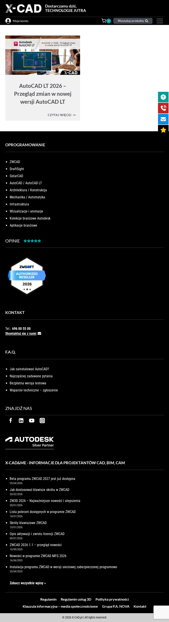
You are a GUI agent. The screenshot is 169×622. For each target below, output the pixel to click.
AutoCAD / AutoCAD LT (26, 183)
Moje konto (20, 21)
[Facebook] (10, 420)
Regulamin (48, 599)
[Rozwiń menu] (159, 21)
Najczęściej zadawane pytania (31, 376)
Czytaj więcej (62, 115)
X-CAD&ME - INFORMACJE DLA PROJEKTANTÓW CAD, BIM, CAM (65, 462)
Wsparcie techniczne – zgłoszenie (34, 390)
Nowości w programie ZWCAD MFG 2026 (38, 556)
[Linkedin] (21, 420)
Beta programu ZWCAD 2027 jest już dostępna (42, 479)
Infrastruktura (19, 204)
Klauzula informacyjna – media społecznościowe (60, 606)
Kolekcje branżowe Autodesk (30, 218)
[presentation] (42, 55)
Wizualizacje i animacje (26, 211)
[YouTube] (31, 420)
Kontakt (140, 606)
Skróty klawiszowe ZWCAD (28, 523)
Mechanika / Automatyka (27, 197)
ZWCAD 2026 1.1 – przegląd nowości (36, 545)
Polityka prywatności (112, 599)
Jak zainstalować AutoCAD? (29, 369)
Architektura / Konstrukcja (28, 190)
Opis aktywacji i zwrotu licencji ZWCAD (37, 534)
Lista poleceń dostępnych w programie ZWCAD (43, 512)
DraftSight (17, 169)
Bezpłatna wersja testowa (28, 383)
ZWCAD (15, 162)
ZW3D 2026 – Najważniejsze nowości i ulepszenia (45, 501)
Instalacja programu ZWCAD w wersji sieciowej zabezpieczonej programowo (63, 567)
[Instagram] (42, 420)
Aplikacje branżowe (23, 225)
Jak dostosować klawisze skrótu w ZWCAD (39, 490)
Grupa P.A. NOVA (115, 606)
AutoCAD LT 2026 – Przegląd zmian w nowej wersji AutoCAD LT (42, 94)
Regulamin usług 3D (76, 599)
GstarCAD (16, 176)
